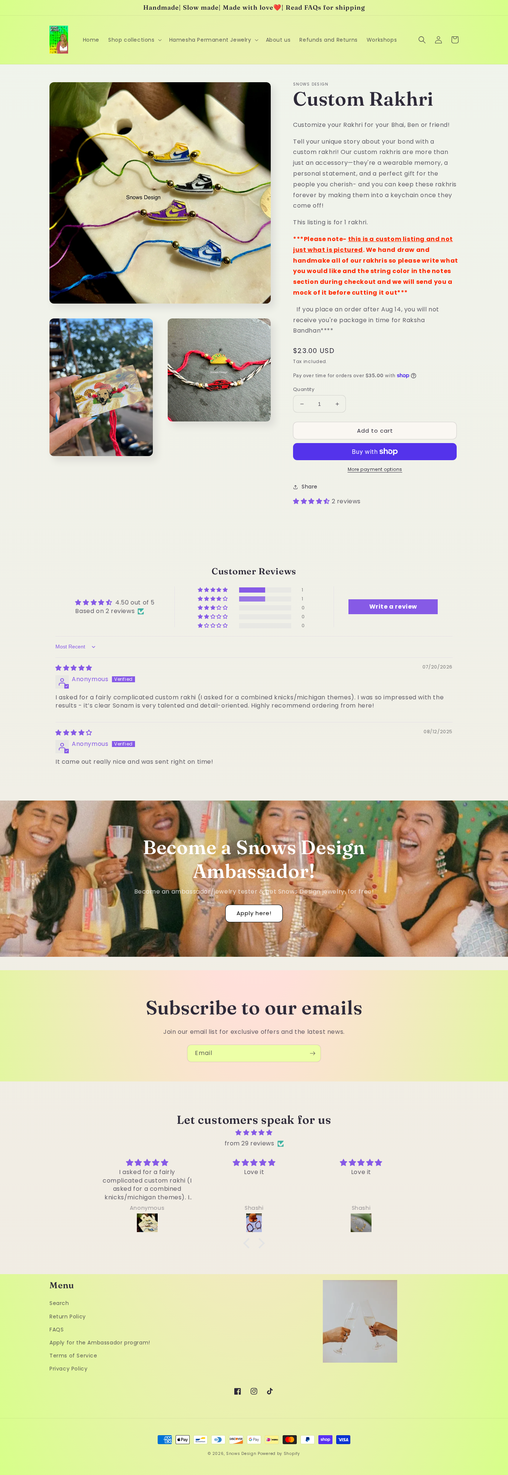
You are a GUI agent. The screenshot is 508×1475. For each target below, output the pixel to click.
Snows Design (241, 1453)
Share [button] (310, 486)
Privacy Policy (68, 1368)
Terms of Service (73, 1355)
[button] (134, 40)
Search (59, 1303)
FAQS (56, 1329)
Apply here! (254, 913)
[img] (73, 668)
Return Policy (67, 1316)
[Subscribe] (312, 1053)
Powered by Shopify (279, 1453)
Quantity (303, 389)
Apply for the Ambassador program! (99, 1342)
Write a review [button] (393, 606)
